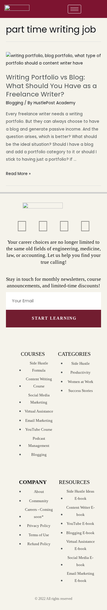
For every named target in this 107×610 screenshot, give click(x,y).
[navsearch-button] (97, 9)
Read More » (18, 174)
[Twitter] (22, 226)
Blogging (14, 103)
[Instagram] (64, 226)
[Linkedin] (85, 226)
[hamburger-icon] (74, 9)
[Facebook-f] (43, 226)
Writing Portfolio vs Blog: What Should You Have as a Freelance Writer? (51, 86)
